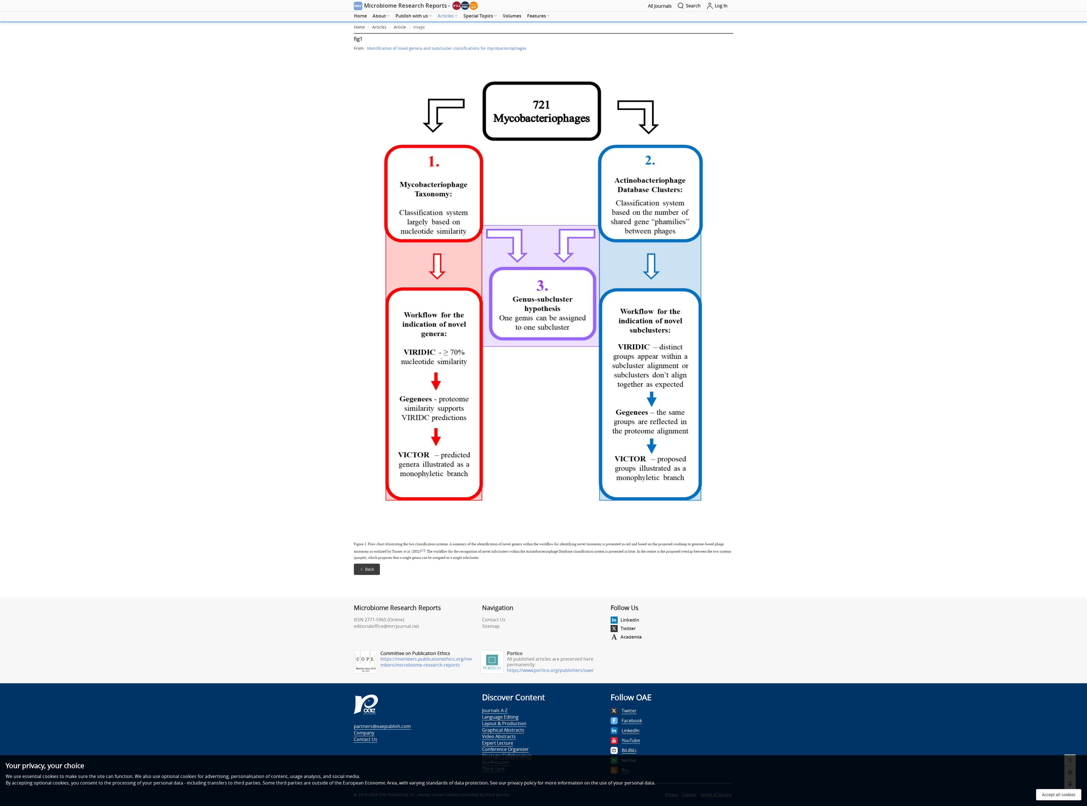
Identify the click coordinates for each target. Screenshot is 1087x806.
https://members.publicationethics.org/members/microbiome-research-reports (426, 662)
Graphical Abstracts (503, 730)
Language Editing (500, 717)
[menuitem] (360, 16)
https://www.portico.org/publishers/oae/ (550, 670)
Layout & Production (504, 723)
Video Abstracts (499, 736)
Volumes (512, 16)
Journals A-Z (495, 710)
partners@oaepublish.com (382, 726)
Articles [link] (379, 27)
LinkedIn (629, 620)
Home (360, 16)
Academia (631, 637)
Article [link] (400, 27)
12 (422, 550)
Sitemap (491, 626)
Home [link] (359, 27)
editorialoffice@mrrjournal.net (386, 626)
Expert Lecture (497, 743)
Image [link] (419, 27)
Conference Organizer (505, 749)
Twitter (628, 628)
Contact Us (494, 620)
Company (364, 733)
